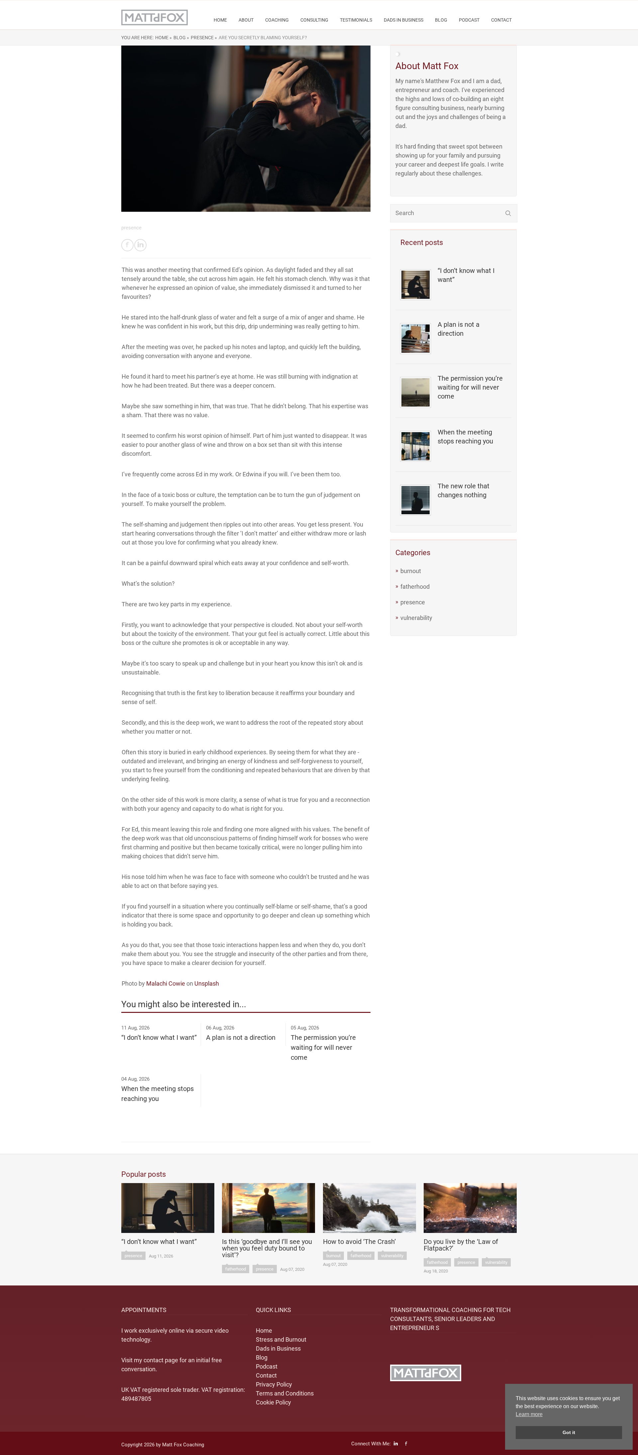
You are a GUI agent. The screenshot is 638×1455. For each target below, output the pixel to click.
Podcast (469, 20)
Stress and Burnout (281, 1339)
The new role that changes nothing (463, 490)
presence (412, 602)
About (246, 20)
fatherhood (415, 586)
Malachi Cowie (165, 983)
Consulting (314, 20)
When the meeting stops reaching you (465, 436)
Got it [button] (569, 1432)
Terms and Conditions (285, 1393)
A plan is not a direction (458, 328)
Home (220, 20)
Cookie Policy (273, 1402)
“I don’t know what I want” (466, 275)
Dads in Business (403, 20)
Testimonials (356, 20)
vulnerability (416, 617)
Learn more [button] (529, 1414)
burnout (410, 570)
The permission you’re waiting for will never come (470, 387)
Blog (441, 20)
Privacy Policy (274, 1384)
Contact (501, 20)
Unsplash (206, 983)
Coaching (277, 20)
